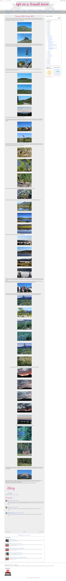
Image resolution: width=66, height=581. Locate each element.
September (50, 39)
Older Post (41, 531)
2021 (48, 28)
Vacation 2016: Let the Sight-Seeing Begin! (52, 48)
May (49, 52)
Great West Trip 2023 (57, 11)
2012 (48, 61)
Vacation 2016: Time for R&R (52, 45)
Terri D (9, 500)
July (49, 50)
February (49, 55)
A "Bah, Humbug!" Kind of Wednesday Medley (16, 548)
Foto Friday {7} (50, 46)
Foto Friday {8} (50, 43)
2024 (48, 25)
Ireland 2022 (50, 11)
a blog (32, 481)
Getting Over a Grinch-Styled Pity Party (15, 552)
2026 (48, 22)
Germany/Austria (18, 11)
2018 (48, 32)
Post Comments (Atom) (27, 535)
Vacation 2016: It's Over (51, 44)
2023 (48, 26)
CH (11, 494)
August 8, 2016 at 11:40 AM (14, 500)
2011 (48, 62)
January (49, 56)
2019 (48, 31)
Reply (8, 504)
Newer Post (7, 531)
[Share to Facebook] (10, 493)
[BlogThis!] (8, 493)
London (30, 11)
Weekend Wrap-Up (12, 539)
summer (14, 494)
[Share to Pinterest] (11, 493)
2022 (48, 27)
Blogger (38, 577)
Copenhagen (25, 11)
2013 (48, 60)
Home (24, 531)
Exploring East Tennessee (10, 11)
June (49, 51)
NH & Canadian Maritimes (42, 11)
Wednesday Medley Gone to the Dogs (15, 543)
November (49, 37)
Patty (8, 507)
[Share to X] (9, 493)
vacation (17, 494)
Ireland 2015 (35, 11)
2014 (48, 59)
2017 (48, 33)
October (49, 38)
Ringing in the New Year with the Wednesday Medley (17, 557)
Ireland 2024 (7, 13)
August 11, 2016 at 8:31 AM (14, 507)
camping (9, 494)
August (49, 40)
